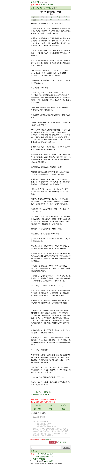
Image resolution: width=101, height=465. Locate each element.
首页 (32, 8)
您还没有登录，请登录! (37, 439)
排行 (51, 454)
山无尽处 (48, 8)
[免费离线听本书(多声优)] (40, 394)
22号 (66, 17)
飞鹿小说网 (38, 2)
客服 (37, 456)
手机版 (42, 459)
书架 (63, 409)
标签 (51, 461)
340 (50, 20)
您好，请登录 (35, 5)
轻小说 (39, 8)
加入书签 (37, 409)
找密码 (50, 5)
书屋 (37, 454)
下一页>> (50, 405)
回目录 (63, 405)
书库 (42, 454)
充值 (32, 454)
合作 (42, 456)
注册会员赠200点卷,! (43, 402)
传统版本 (34, 459)
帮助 (47, 456)
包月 (32, 456)
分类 (47, 454)
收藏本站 (34, 451)
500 (58, 20)
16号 (50, 17)
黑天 (34, 17)
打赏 (50, 409)
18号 (58, 17)
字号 (42, 17)
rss (46, 461)
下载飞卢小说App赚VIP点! (43, 399)
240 (42, 20)
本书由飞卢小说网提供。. (43, 392)
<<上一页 (37, 405)
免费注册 (44, 5)
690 (66, 20)
